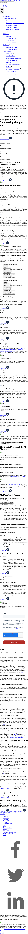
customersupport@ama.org (6, 797)
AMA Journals (7, 267)
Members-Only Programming (10, 264)
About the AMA (7, 51)
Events (4, 31)
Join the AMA (6, 16)
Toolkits (5, 266)
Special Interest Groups (9, 274)
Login (4, 5)
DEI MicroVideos (7, 271)
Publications (6, 34)
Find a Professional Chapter (7, 502)
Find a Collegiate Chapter (6, 504)
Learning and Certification (9, 18)
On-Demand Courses (11, 25)
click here (15, 734)
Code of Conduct (7, 823)
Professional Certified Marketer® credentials (11, 350)
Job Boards (6, 45)
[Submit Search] (15, 2)
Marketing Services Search (9, 832)
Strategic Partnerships (11, 71)
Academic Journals (11, 38)
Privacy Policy (6, 822)
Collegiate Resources (11, 60)
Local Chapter (7, 272)
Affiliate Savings (7, 276)
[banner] (14, 94)
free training (12, 347)
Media (4, 835)
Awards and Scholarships (12, 64)
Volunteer (8, 62)
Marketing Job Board (11, 47)
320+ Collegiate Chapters (14, 484)
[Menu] (2, 11)
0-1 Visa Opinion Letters (9, 277)
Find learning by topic (11, 20)
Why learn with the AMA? (12, 29)
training (22, 348)
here (4, 724)
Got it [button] (1, 933)
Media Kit (5, 826)
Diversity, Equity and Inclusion (13, 58)
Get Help (8, 67)
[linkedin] (15, 912)
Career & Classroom (11, 42)
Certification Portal (7, 828)
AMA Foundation (10, 56)
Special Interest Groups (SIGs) (18, 476)
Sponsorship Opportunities (12, 69)
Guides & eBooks (10, 40)
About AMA (9, 53)
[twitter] (15, 887)
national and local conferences (7, 349)
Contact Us (6, 818)
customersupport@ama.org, (7, 788)
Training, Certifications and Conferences (13, 269)
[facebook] (15, 861)
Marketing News (10, 36)
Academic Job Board (11, 49)
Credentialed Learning (11, 27)
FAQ (4, 825)
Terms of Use (6, 820)
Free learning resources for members (15, 23)
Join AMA (5, 6)
